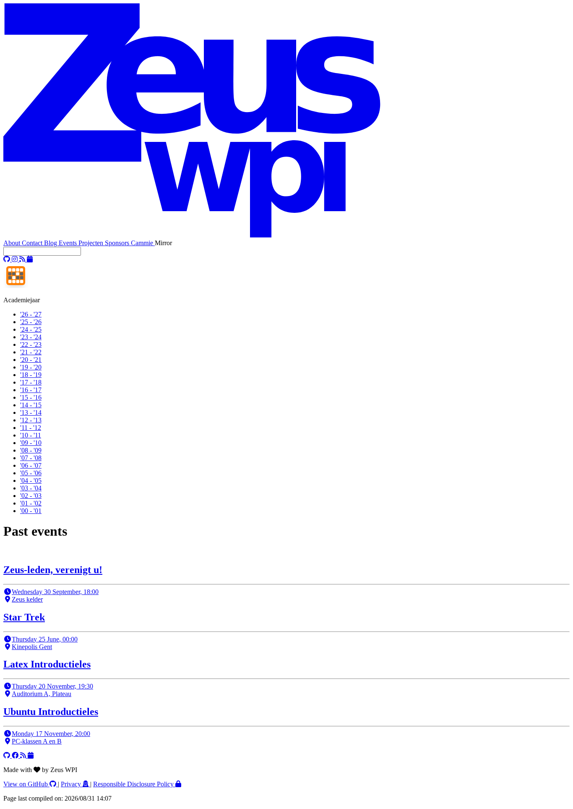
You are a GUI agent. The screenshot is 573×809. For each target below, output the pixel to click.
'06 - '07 (31, 465)
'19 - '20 (31, 367)
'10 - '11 (30, 435)
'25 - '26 (31, 321)
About (12, 242)
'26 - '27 (31, 314)
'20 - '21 (31, 359)
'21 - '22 (31, 352)
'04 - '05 (31, 480)
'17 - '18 (31, 382)
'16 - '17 (31, 389)
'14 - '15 (31, 404)
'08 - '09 (31, 450)
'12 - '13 (31, 420)
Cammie (143, 242)
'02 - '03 (31, 495)
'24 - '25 (31, 329)
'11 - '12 (30, 427)
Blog (51, 242)
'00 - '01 (31, 510)
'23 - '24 (31, 336)
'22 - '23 (31, 344)
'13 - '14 (31, 412)
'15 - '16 (31, 397)
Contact (33, 242)
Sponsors (118, 242)
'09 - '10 (31, 442)
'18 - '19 (31, 374)
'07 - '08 (31, 457)
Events (68, 242)
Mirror (163, 242)
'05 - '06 (31, 472)
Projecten (91, 242)
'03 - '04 (31, 488)
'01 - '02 (31, 503)
